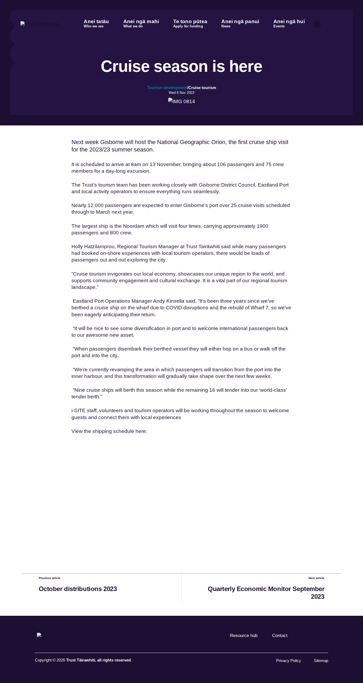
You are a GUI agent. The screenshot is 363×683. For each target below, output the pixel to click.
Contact (280, 635)
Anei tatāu (96, 23)
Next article (316, 578)
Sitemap (321, 661)
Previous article (49, 578)
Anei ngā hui (289, 23)
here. (141, 431)
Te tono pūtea (190, 23)
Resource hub (244, 635)
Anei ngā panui (240, 23)
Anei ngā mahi (141, 23)
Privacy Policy (288, 661)
